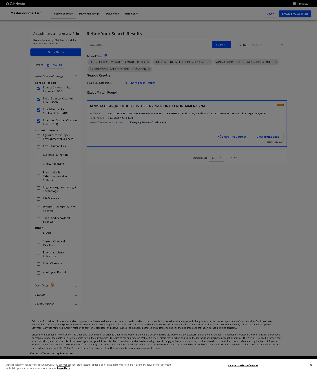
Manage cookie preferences (243, 365)
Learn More (63, 368)
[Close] (311, 365)
